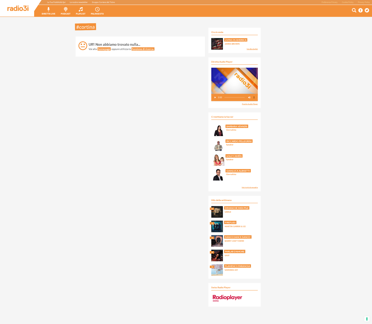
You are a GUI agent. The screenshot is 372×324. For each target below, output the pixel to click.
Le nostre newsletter (79, 2)
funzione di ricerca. (143, 49)
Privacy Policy (364, 2)
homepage (104, 49)
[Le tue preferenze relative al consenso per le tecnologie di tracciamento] (367, 319)
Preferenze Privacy (330, 2)
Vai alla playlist (252, 49)
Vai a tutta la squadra (250, 187)
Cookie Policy (348, 2)
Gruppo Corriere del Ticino (103, 2)
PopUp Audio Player (250, 104)
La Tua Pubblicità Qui (56, 2)
